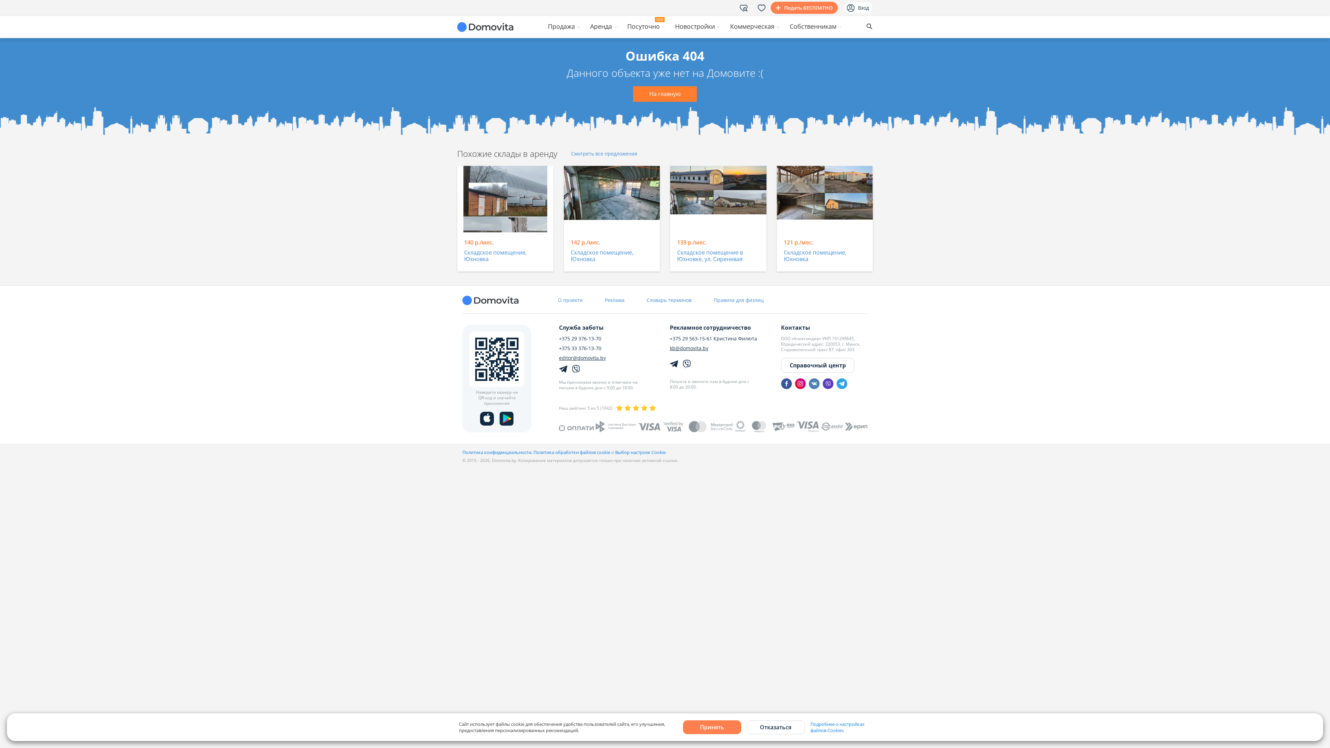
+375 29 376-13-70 (580, 338)
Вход (863, 8)
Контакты (795, 327)
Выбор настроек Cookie (640, 452)
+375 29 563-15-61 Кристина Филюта (713, 338)
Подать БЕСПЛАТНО (808, 8)
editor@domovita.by (582, 358)
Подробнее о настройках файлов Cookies (837, 727)
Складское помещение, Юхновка (495, 256)
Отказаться (775, 727)
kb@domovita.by (689, 348)
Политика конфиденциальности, (497, 452)
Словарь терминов (669, 300)
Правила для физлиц (739, 300)
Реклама (614, 300)
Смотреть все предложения (604, 154)
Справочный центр (818, 365)
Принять (712, 727)
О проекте (570, 300)
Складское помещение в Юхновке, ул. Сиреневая (710, 256)
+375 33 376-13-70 (580, 348)
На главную (665, 94)
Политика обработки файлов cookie (571, 452)
